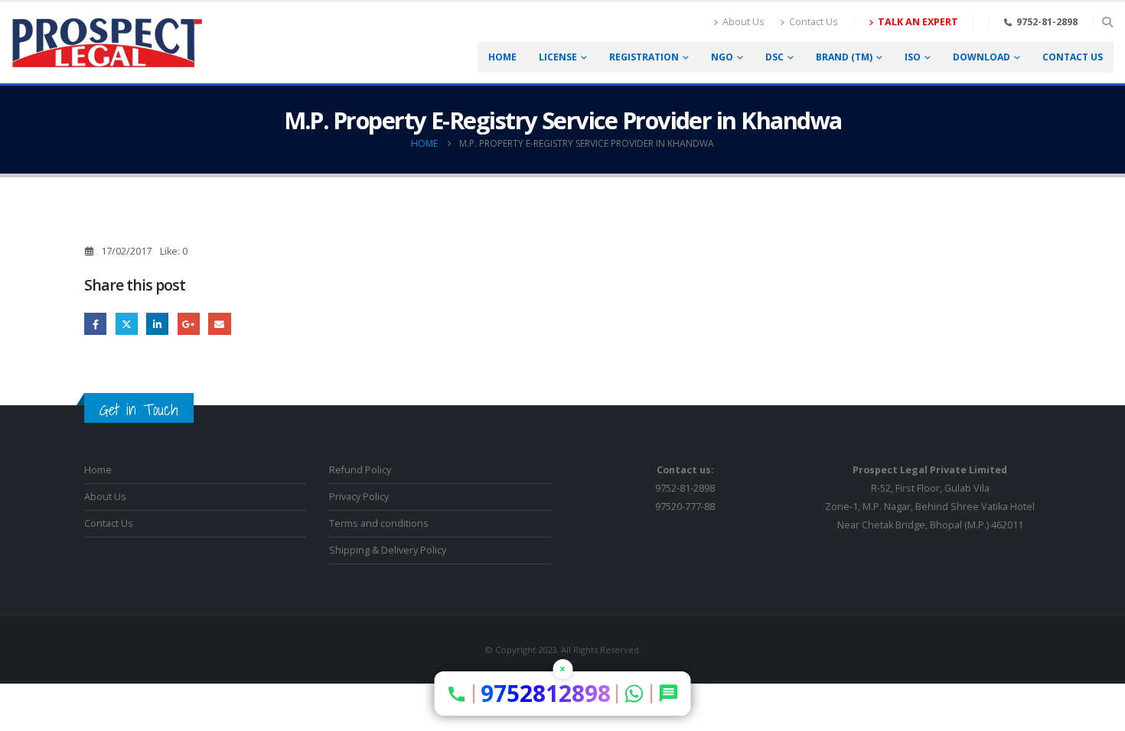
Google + (189, 324)
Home (502, 56)
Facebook (95, 324)
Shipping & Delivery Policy (387, 550)
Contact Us (813, 21)
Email (219, 324)
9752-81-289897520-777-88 (685, 488)
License (558, 56)
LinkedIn (157, 324)
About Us (743, 21)
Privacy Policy (359, 496)
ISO (913, 56)
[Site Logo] (107, 43)
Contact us (1072, 56)
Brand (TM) (844, 56)
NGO (722, 56)
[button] (1107, 22)
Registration (644, 56)
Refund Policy (360, 469)
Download (981, 56)
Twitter (127, 324)
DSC (774, 56)
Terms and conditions (379, 523)
